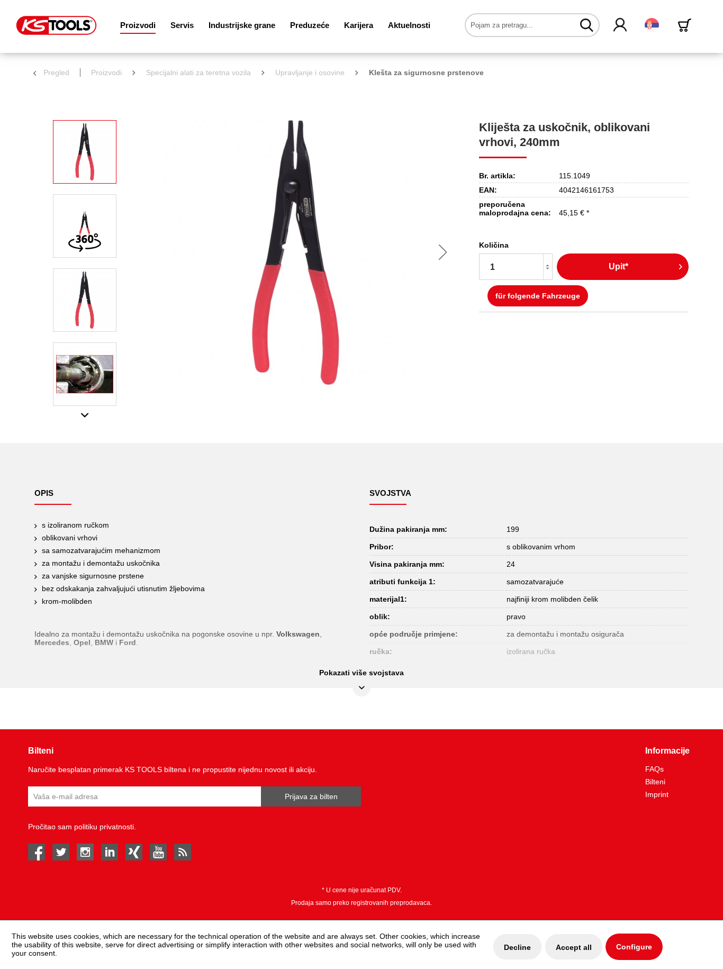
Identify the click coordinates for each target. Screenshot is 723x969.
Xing (133, 852)
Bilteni (655, 781)
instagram (85, 852)
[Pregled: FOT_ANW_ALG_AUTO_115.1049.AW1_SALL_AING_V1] (84, 374)
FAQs (654, 769)
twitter (60, 852)
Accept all (574, 947)
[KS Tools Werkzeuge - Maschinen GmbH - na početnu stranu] (56, 25)
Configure (634, 947)
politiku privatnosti (104, 826)
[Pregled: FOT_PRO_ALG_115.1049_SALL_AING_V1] (84, 152)
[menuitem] (138, 25)
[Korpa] (686, 25)
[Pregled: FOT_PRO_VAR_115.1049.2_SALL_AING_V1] (84, 300)
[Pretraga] (587, 25)
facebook (36, 852)
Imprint (656, 794)
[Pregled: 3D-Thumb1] (84, 226)
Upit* (618, 266)
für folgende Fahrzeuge (537, 296)
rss (182, 852)
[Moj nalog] (620, 25)
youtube (158, 852)
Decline (517, 947)
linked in (109, 852)
